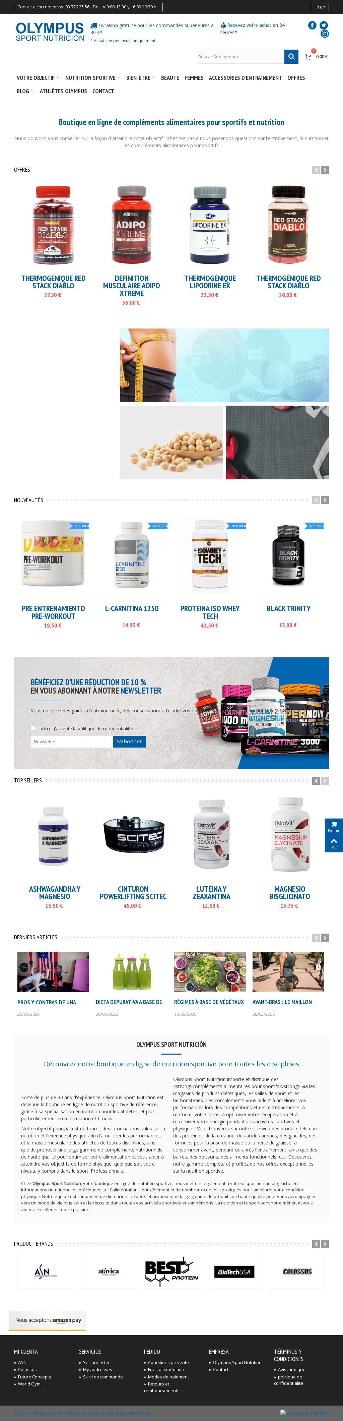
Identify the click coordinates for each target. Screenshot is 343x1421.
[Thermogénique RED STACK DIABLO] (288, 225)
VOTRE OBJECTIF (36, 77)
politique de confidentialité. (105, 728)
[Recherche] (291, 57)
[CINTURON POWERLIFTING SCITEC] (133, 836)
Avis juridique (289, 1369)
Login (320, 7)
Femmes (194, 77)
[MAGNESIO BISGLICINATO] (290, 836)
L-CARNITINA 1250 (131, 608)
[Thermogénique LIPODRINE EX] (210, 225)
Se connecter (94, 1362)
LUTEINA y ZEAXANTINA (211, 892)
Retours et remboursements (162, 1387)
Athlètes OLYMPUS (63, 91)
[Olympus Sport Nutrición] (49, 31)
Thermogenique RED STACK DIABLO (53, 282)
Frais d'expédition (164, 1369)
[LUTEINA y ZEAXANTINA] (211, 836)
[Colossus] (297, 1272)
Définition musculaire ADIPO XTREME (131, 286)
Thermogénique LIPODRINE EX (210, 282)
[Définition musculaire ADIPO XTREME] (131, 225)
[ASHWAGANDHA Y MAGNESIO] (54, 836)
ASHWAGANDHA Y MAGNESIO (54, 892)
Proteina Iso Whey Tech (210, 612)
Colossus (25, 1369)
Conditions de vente (166, 1362)
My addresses (95, 1369)
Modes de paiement (166, 1377)
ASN (20, 1362)
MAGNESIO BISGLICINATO (289, 892)
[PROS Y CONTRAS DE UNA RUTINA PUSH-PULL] (53, 972)
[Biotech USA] (234, 1272)
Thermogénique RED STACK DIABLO (288, 282)
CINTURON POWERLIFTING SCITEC (133, 892)
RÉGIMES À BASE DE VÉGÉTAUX (209, 1002)
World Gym (27, 1384)
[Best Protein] (171, 1272)
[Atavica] (108, 1272)
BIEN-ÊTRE (138, 77)
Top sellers (28, 780)
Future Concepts (32, 1377)
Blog (23, 91)
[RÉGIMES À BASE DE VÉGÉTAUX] (210, 972)
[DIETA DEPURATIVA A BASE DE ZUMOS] (131, 972)
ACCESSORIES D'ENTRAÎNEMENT (245, 77)
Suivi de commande (101, 1377)
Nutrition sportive (90, 77)
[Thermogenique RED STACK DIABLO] (53, 225)
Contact (103, 91)
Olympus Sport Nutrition (235, 1362)
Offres (296, 77)
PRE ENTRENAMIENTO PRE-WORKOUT (53, 612)
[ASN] (45, 1272)
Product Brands (33, 1243)
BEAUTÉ (170, 77)
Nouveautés (28, 500)
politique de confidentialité (288, 1380)
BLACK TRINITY (289, 608)
